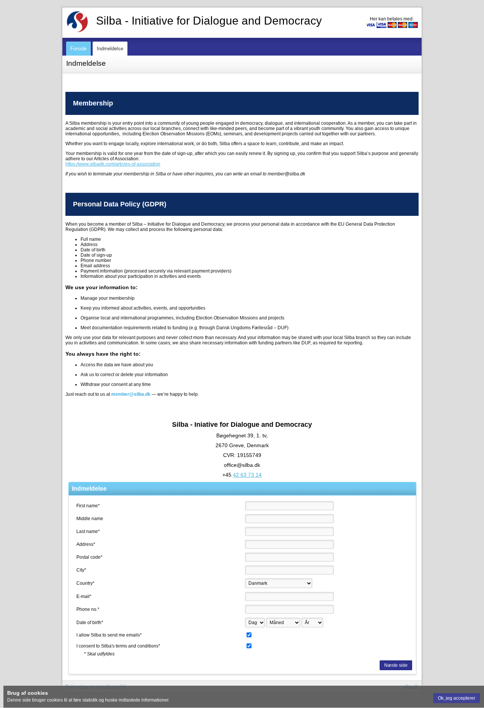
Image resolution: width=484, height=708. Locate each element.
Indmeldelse (110, 48)
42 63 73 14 (247, 475)
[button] (456, 698)
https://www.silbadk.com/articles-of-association (112, 164)
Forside (78, 48)
